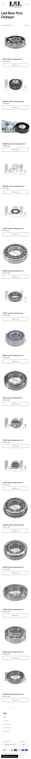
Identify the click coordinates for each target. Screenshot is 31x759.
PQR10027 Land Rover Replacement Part (13, 101)
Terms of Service (7, 727)
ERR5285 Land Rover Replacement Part (13, 355)
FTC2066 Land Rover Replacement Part (13, 228)
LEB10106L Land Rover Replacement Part (14, 186)
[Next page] (25, 708)
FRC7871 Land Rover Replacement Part (13, 313)
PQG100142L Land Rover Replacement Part (14, 144)
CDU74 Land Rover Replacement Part (12, 59)
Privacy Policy (6, 724)
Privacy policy (24, 753)
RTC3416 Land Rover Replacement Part (13, 271)
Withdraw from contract (9, 756)
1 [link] (5, 708)
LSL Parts (10, 753)
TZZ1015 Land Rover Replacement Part (13, 440)
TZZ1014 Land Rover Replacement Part (13, 482)
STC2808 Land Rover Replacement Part (13, 694)
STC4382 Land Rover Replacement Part (13, 609)
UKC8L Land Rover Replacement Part (12, 398)
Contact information (20, 755)
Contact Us (6, 720)
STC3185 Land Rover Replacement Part (13, 652)
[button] (3, 4)
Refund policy (16, 753)
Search (5, 717)
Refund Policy (6, 731)
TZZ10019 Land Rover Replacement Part (13, 567)
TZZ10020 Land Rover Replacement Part (13, 525)
